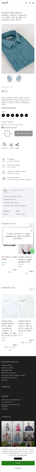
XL (26, 273)
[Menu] (33, 3)
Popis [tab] (5, 190)
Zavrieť (29, 151)
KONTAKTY (4, 380)
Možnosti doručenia (11, 127)
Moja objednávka (6, 370)
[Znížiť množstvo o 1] (3, 133)
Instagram (4, 409)
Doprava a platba (7, 368)
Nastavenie (18, 458)
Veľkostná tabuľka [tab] (17, 190)
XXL (6, 347)
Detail (14, 269)
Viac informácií (22, 455)
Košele (18, 211)
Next (34, 225)
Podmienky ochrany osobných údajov (13, 375)
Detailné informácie (8, 108)
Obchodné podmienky (8, 373)
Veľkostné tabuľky (6, 365)
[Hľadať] (26, 2)
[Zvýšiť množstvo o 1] (11, 133)
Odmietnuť (18, 468)
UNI (10, 272)
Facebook (4, 406)
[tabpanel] (9, 252)
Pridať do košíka (25, 133)
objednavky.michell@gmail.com (11, 400)
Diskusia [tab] (6, 192)
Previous (31, 225)
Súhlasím (18, 463)
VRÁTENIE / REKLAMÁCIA (9, 378)
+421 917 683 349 (6, 402)
